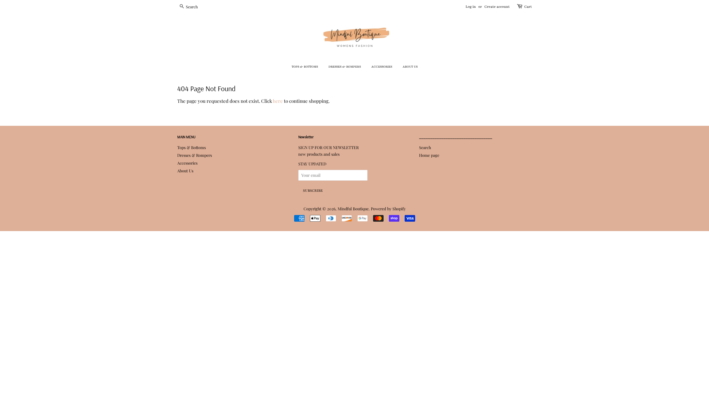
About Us (410, 67)
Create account (497, 6)
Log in (471, 6)
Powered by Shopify (388, 208)
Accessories (381, 67)
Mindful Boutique (353, 208)
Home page (429, 155)
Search (425, 147)
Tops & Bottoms (305, 67)
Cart (528, 6)
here (278, 101)
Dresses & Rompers (344, 67)
